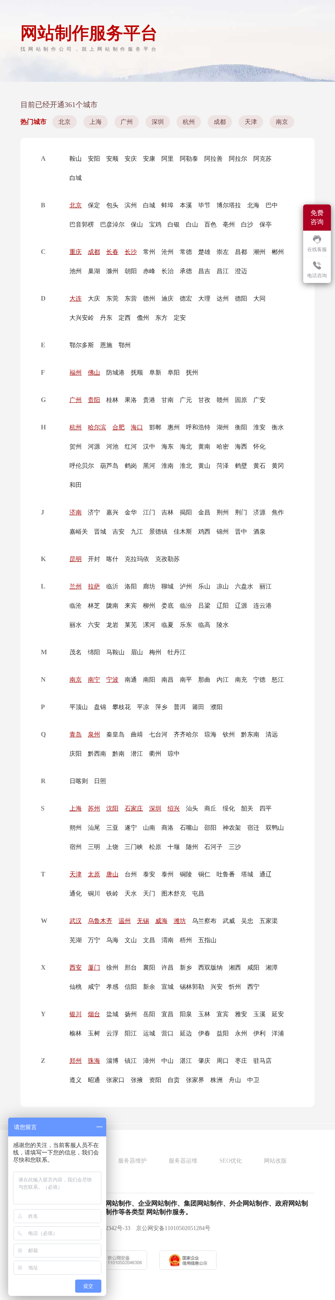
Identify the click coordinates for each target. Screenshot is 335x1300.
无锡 (143, 921)
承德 (186, 271)
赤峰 (149, 271)
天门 (149, 893)
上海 (95, 122)
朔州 (75, 827)
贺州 (75, 446)
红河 (131, 446)
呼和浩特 (198, 427)
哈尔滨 (97, 427)
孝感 (112, 986)
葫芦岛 (109, 466)
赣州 (223, 400)
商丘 (210, 808)
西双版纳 (210, 967)
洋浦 (278, 1033)
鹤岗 (131, 466)
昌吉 (204, 271)
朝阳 (131, 271)
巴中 (272, 205)
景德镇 (158, 531)
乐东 (186, 625)
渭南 (167, 940)
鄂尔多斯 (81, 345)
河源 (94, 446)
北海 (253, 205)
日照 (100, 781)
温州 (124, 921)
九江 (137, 531)
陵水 (223, 625)
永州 (241, 1033)
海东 (167, 446)
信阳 (131, 986)
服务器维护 (132, 1161)
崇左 (223, 252)
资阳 (155, 1080)
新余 (149, 986)
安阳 (94, 158)
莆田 (198, 707)
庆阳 (75, 753)
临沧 (75, 605)
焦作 (278, 512)
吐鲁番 (226, 874)
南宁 (94, 679)
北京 (64, 122)
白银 (174, 224)
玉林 (204, 1014)
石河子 (213, 847)
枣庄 (241, 1061)
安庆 (131, 158)
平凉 (143, 707)
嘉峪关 (78, 531)
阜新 (155, 372)
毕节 (204, 205)
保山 (137, 224)
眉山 (137, 652)
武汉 (75, 921)
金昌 (204, 512)
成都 (220, 122)
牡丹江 (177, 652)
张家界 (195, 1080)
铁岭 (112, 893)
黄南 (204, 446)
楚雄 (204, 252)
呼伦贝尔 (81, 466)
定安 (180, 317)
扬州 (131, 1014)
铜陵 (186, 874)
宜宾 (223, 1014)
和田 (75, 485)
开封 (94, 559)
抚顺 (137, 372)
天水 (131, 893)
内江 (223, 679)
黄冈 (278, 466)
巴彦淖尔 (112, 224)
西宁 (253, 986)
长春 (112, 252)
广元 (186, 400)
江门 (149, 512)
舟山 (235, 1080)
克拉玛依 (137, 559)
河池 (112, 446)
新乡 (186, 967)
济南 (75, 512)
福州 (75, 372)
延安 (278, 1014)
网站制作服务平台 (89, 33)
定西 (124, 317)
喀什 (112, 559)
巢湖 (94, 271)
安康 (149, 158)
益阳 (223, 1033)
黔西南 (97, 753)
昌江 (223, 271)
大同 (259, 298)
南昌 (167, 679)
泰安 (149, 874)
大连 (75, 298)
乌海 (112, 940)
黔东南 (250, 734)
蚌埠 (167, 205)
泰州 (167, 874)
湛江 (186, 1061)
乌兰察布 (204, 921)
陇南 (112, 605)
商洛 (167, 827)
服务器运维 (183, 1161)
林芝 (94, 605)
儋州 (143, 317)
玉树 (94, 1033)
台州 (131, 874)
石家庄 (134, 808)
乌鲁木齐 (100, 921)
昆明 (75, 559)
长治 (167, 271)
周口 (223, 1061)
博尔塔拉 (229, 205)
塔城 (247, 874)
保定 (94, 205)
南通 (131, 679)
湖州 (223, 427)
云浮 (112, 1033)
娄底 (167, 605)
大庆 (94, 298)
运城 (149, 1033)
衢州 (155, 753)
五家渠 (268, 921)
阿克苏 (262, 158)
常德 (186, 252)
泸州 (186, 586)
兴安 (216, 986)
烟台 (94, 1014)
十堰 (174, 847)
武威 (229, 921)
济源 (259, 512)
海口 (137, 427)
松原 (155, 847)
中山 (167, 1061)
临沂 (112, 586)
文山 (131, 940)
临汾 (186, 605)
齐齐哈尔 (186, 734)
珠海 (94, 1061)
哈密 (223, 446)
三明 (94, 847)
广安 (259, 400)
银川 (75, 1014)
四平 (265, 808)
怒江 (278, 679)
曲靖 (137, 734)
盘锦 (100, 707)
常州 (149, 252)
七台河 (158, 734)
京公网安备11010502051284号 (173, 1228)
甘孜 (204, 400)
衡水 (278, 427)
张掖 (137, 1080)
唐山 (112, 874)
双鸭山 (275, 827)
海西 (241, 446)
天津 (251, 122)
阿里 (167, 158)
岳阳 (149, 1014)
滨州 (131, 205)
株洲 (216, 1080)
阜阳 (174, 372)
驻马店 (262, 1061)
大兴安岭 (81, 317)
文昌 (149, 940)
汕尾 (94, 827)
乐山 (204, 586)
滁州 (112, 271)
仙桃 (75, 986)
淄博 (112, 1061)
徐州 (112, 967)
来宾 (131, 605)
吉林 (167, 512)
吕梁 (204, 605)
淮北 (186, 466)
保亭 (265, 224)
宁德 (259, 679)
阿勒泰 (189, 158)
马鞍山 (115, 652)
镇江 (131, 1061)
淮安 (259, 427)
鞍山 (75, 158)
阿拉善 (213, 158)
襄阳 (149, 967)
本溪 (186, 205)
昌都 (241, 252)
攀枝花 (121, 707)
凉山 (223, 586)
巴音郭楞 (81, 224)
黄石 (259, 466)
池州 (75, 271)
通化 (75, 893)
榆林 (75, 1033)
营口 (167, 1033)
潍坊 (180, 921)
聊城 (167, 586)
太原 (94, 874)
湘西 (235, 967)
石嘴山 (189, 827)
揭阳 (186, 512)
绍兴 (174, 808)
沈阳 (112, 808)
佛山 (94, 372)
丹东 (106, 317)
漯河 (149, 625)
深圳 (158, 122)
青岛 (75, 734)
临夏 (167, 625)
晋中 (241, 531)
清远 (272, 734)
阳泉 (186, 1014)
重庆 (75, 252)
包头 (112, 205)
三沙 (235, 847)
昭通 (94, 1080)
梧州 (186, 940)
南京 (282, 122)
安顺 (112, 158)
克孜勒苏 (167, 559)
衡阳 (241, 427)
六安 (94, 625)
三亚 (112, 827)
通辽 (265, 874)
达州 (223, 298)
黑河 (149, 466)
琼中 (174, 753)
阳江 (131, 1033)
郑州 (75, 1061)
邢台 (131, 967)
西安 (75, 967)
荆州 (223, 512)
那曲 (204, 679)
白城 (75, 178)
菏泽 (223, 466)
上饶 (112, 847)
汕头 (192, 808)
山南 (149, 827)
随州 (192, 847)
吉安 (118, 531)
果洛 (131, 400)
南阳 (149, 679)
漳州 (149, 1061)
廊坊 (149, 586)
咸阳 (253, 967)
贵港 (149, 400)
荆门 (241, 512)
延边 (186, 1033)
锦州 (223, 531)
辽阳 (223, 605)
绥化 (229, 808)
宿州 (75, 847)
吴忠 (247, 921)
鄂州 (124, 345)
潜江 (137, 753)
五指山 (207, 940)
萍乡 (161, 707)
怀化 (259, 446)
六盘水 (244, 586)
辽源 (241, 605)
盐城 (112, 1014)
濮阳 (216, 707)
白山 (192, 224)
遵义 (75, 1080)
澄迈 (241, 271)
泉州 (94, 734)
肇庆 (204, 1061)
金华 (131, 512)
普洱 (180, 707)
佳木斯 (183, 531)
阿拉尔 (238, 158)
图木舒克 (173, 893)
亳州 (229, 224)
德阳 (241, 298)
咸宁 (94, 986)
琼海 (210, 734)
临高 (204, 625)
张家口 (115, 1080)
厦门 (94, 967)
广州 (127, 122)
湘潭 (272, 967)
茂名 (75, 652)
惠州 (174, 427)
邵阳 (210, 827)
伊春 (204, 1033)
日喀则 (78, 781)
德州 (149, 298)
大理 (204, 298)
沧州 (167, 252)
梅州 (155, 652)
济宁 (94, 512)
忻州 (235, 986)
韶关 (247, 808)
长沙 (131, 252)
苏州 (94, 808)
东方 (161, 317)
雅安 (241, 1014)
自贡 (174, 1080)
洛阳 (131, 586)
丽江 (265, 586)
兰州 (75, 586)
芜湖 (75, 940)
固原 (241, 400)
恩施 (106, 345)
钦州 (229, 734)
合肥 (118, 427)
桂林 (112, 400)
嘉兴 (112, 512)
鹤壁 (241, 466)
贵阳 (94, 400)
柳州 (149, 605)
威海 (161, 921)
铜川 (94, 893)
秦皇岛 (115, 734)
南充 (241, 679)
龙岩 (112, 625)
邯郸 (155, 427)
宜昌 (167, 1014)
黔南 (118, 753)
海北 (186, 446)
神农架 (232, 827)
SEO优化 (230, 1161)
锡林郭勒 (192, 986)
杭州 (189, 122)
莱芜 (131, 625)
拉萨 (94, 586)
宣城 (167, 986)
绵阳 (94, 652)
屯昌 (198, 893)
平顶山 (78, 707)
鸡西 (204, 531)
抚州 (192, 372)
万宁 (94, 940)
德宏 (186, 298)
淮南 (167, 466)
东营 (131, 298)
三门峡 (134, 847)
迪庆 (167, 298)
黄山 (204, 466)
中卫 (253, 1080)
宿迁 (253, 827)
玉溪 (259, 1014)
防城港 (115, 372)
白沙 (247, 224)
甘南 (167, 400)
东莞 (112, 298)
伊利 (259, 1033)
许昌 (167, 967)
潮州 (259, 252)
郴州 (278, 252)
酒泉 (259, 531)
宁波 (112, 679)
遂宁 (131, 827)
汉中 (149, 446)
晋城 (100, 531)
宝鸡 (155, 224)
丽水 (75, 625)
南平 (186, 679)
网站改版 (275, 1161)
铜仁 (204, 874)
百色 (210, 224)
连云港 (262, 605)
